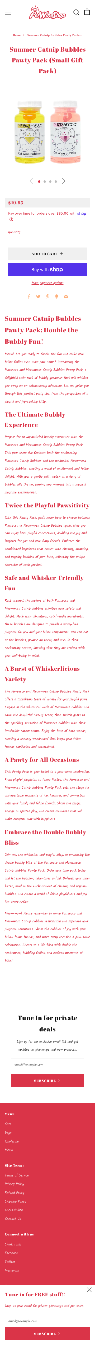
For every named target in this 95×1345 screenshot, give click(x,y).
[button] (39, 181)
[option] (47, 131)
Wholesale (12, 1141)
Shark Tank (13, 1244)
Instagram (12, 1270)
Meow (9, 1150)
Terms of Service (17, 1175)
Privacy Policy (14, 1184)
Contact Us (13, 1219)
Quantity (14, 232)
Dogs (8, 1133)
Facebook (11, 1253)
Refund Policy (14, 1193)
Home (17, 35)
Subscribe (45, 1080)
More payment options (48, 283)
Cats (8, 1124)
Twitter (10, 1262)
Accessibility (14, 1210)
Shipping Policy (15, 1201)
